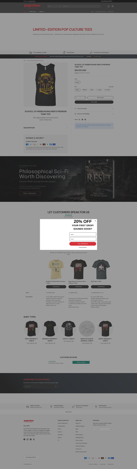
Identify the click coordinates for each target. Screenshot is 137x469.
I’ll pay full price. (83, 247)
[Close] (95, 212)
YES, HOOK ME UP (83, 244)
